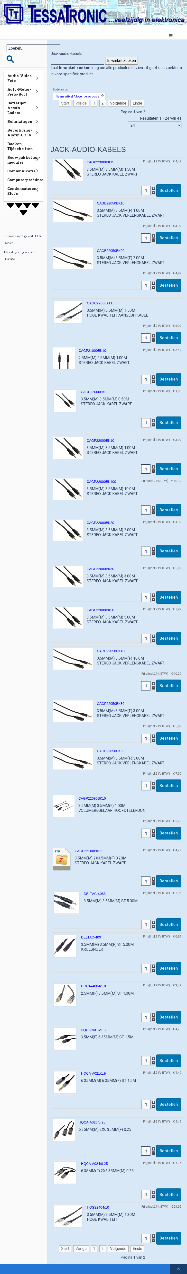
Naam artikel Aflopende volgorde (77, 96)
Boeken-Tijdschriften (20, 146)
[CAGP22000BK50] (68, 617)
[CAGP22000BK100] (68, 489)
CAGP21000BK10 (92, 351)
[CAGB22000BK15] (68, 169)
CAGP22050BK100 (111, 651)
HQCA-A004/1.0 (93, 986)
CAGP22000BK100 (101, 482)
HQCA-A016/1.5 (93, 1030)
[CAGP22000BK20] (68, 530)
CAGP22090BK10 (92, 798)
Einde (137, 103)
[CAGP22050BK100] (73, 658)
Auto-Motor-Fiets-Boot (19, 92)
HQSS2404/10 (98, 1207)
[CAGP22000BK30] (68, 576)
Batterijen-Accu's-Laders (17, 107)
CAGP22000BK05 (94, 392)
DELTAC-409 (91, 937)
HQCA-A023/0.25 (92, 1122)
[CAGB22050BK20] (73, 258)
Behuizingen (19, 121)
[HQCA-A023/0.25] (64, 1130)
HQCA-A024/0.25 (94, 1164)
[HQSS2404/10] (68, 1216)
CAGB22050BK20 (110, 251)
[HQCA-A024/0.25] (65, 1172)
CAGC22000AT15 (100, 303)
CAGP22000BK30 (100, 569)
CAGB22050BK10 (110, 203)
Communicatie (21, 170)
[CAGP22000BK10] (68, 448)
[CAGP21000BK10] (64, 358)
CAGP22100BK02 (88, 851)
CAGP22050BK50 (110, 751)
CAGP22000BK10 (100, 440)
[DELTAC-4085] (66, 902)
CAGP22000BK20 (100, 523)
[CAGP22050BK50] (73, 758)
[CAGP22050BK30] (73, 711)
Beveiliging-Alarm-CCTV (19, 132)
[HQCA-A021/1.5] (65, 1082)
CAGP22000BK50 (100, 610)
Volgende (118, 103)
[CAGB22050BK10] (73, 210)
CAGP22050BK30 (110, 704)
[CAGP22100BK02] (62, 859)
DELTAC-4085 (95, 894)
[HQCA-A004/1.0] (65, 995)
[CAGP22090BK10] (64, 806)
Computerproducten (26, 179)
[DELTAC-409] (65, 946)
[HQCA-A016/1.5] (65, 1038)
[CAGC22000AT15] (68, 312)
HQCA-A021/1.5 (93, 1073)
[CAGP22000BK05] (65, 400)
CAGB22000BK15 (100, 162)
